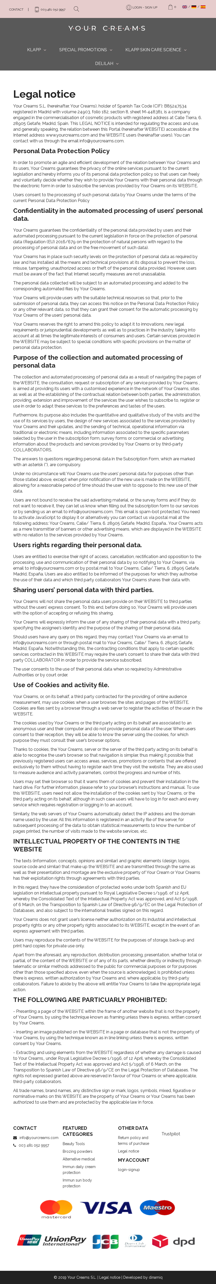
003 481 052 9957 (34, 1145)
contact (16, 9)
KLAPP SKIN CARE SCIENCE (153, 49)
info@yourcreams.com (38, 1138)
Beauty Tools (74, 1144)
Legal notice (128, 1151)
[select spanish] (203, 7)
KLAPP (34, 49)
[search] (78, 9)
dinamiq (156, 1277)
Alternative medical (79, 1159)
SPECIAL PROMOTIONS (83, 49)
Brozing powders (77, 1151)
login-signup (129, 1170)
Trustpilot (170, 1133)
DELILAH (104, 63)
